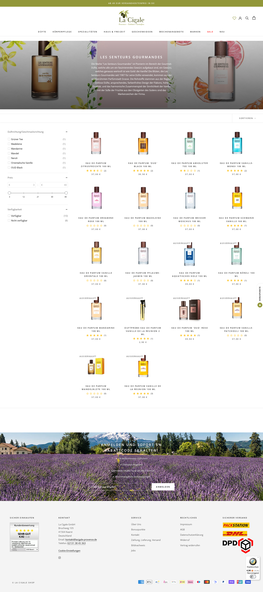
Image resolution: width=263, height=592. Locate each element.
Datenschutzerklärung (191, 534)
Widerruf (184, 539)
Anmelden (163, 486)
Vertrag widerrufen (190, 545)
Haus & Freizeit (114, 31)
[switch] (253, 576)
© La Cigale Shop (23, 582)
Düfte (42, 31)
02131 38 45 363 (76, 543)
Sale (210, 31)
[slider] (9, 192)
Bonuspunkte (138, 529)
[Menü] (258, 558)
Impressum (186, 524)
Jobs (133, 550)
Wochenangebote (171, 31)
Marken (195, 31)
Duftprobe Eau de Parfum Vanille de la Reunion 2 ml (142, 331)
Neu (222, 31)
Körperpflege (62, 31)
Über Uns (136, 524)
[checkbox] (38, 139)
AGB (182, 529)
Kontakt (135, 534)
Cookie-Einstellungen (69, 550)
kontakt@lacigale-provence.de (81, 539)
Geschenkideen (142, 31)
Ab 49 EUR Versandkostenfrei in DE (131, 3)
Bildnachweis (138, 545)
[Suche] (247, 17)
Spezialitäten (87, 31)
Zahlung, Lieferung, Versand (146, 539)
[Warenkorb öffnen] (253, 18)
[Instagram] (59, 557)
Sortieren (246, 118)
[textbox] (22, 184)
